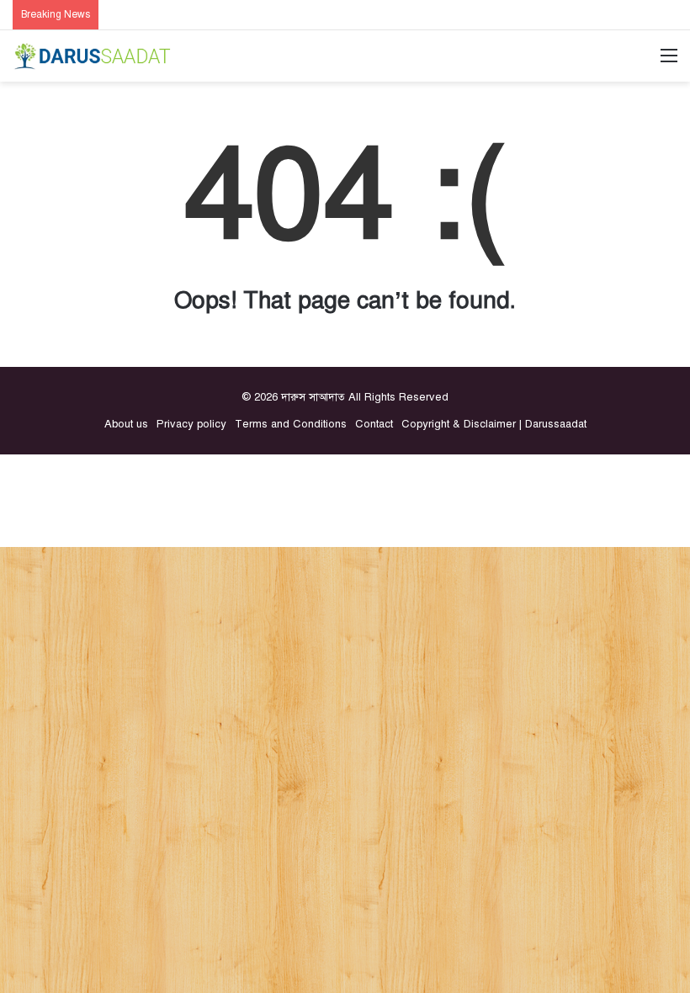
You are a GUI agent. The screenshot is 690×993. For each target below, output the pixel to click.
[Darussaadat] (92, 56)
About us (126, 424)
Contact (374, 424)
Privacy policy (191, 424)
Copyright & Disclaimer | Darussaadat (493, 424)
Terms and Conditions (291, 424)
